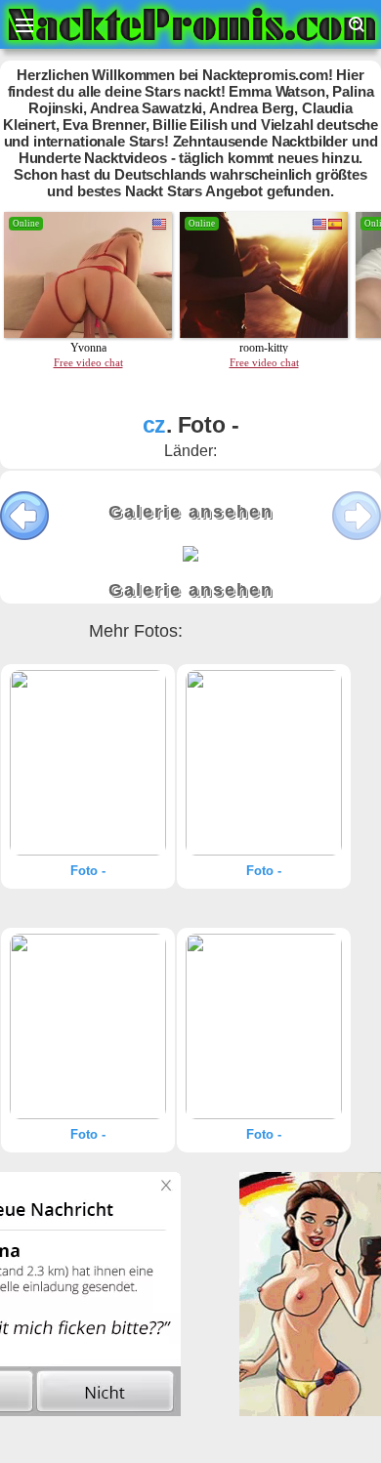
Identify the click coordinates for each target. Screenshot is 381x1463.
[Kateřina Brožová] (264, 1026)
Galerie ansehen (191, 512)
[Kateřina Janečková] (88, 762)
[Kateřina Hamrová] (88, 1026)
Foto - (88, 870)
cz (155, 425)
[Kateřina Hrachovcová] (264, 762)
